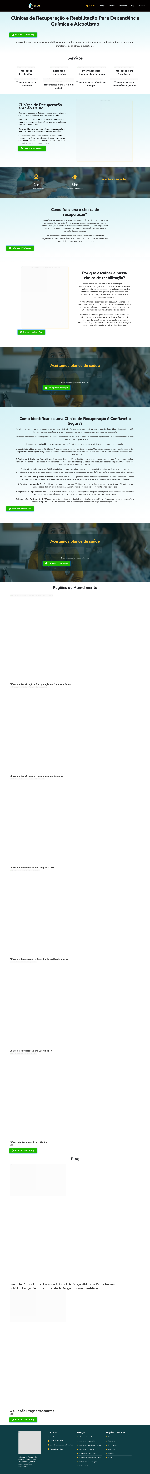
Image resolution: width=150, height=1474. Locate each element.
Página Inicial (90, 6)
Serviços (102, 6)
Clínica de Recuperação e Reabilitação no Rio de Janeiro (39, 959)
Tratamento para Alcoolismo (26, 84)
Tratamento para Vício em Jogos (59, 86)
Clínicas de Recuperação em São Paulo (30, 1142)
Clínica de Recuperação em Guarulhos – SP (32, 1050)
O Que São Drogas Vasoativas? (33, 1411)
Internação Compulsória (58, 72)
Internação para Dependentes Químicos (91, 72)
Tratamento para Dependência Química (124, 84)
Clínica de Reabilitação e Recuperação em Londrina (36, 776)
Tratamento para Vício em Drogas (91, 84)
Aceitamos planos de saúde (75, 541)
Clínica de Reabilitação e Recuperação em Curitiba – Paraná (41, 684)
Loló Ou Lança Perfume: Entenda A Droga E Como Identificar (54, 1288)
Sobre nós (123, 6)
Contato (112, 6)
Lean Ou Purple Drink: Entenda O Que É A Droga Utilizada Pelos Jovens (62, 1284)
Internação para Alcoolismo (124, 72)
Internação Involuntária (26, 72)
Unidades (141, 6)
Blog (132, 6)
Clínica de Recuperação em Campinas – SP (32, 867)
